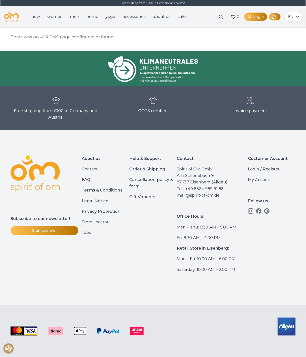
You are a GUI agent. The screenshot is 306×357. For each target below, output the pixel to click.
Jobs (86, 232)
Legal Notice (95, 200)
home (92, 16)
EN (290, 17)
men (74, 16)
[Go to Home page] (11, 16)
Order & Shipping (147, 169)
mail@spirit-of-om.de (198, 195)
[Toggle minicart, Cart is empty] (274, 16)
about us (161, 16)
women (55, 16)
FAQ (86, 179)
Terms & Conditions (102, 190)
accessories (134, 16)
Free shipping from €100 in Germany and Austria (55, 114)
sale (182, 16)
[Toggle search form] (221, 17)
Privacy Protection (101, 211)
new (35, 16)
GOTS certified (153, 110)
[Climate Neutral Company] (153, 69)
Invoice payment (250, 110)
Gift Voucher (142, 196)
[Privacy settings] (8, 348)
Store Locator (95, 222)
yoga (110, 16)
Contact (90, 169)
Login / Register (264, 169)
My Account (260, 179)
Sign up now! (44, 230)
